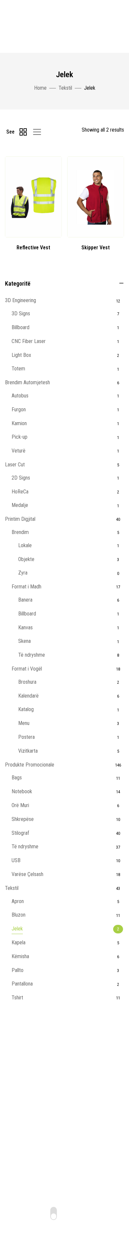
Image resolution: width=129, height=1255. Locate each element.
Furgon (19, 409)
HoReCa (20, 491)
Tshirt (17, 997)
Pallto (17, 970)
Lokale (25, 545)
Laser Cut (15, 464)
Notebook (22, 791)
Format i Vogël (27, 669)
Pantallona (22, 984)
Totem (18, 368)
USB (16, 860)
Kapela (18, 942)
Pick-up (19, 437)
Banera (25, 600)
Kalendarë (28, 696)
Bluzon (18, 915)
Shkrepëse (23, 819)
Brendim (20, 532)
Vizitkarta (28, 751)
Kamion (19, 423)
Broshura (27, 682)
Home (40, 88)
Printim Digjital (20, 519)
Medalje (20, 505)
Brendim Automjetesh (27, 382)
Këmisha (20, 956)
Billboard (20, 327)
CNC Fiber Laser (29, 341)
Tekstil (65, 88)
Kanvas (25, 627)
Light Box (21, 355)
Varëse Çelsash (27, 874)
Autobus (20, 395)
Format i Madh (26, 586)
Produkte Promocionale (29, 765)
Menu (23, 723)
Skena (24, 641)
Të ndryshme (31, 655)
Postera (26, 737)
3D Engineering (20, 300)
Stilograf (20, 833)
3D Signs (21, 313)
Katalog (26, 709)
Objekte (26, 559)
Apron (18, 901)
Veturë (18, 451)
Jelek (17, 929)
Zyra (22, 573)
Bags (17, 777)
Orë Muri (20, 805)
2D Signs (21, 478)
